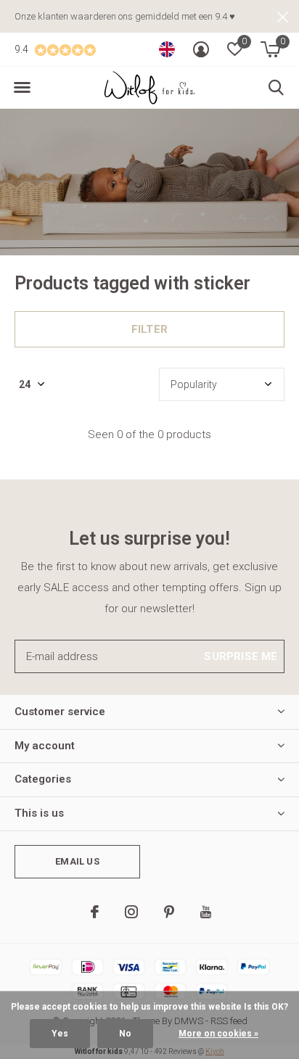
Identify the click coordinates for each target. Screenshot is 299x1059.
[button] (22, 88)
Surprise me (240, 656)
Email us (77, 861)
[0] (270, 49)
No (125, 1034)
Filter (149, 329)
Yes (60, 1034)
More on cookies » (218, 1034)
